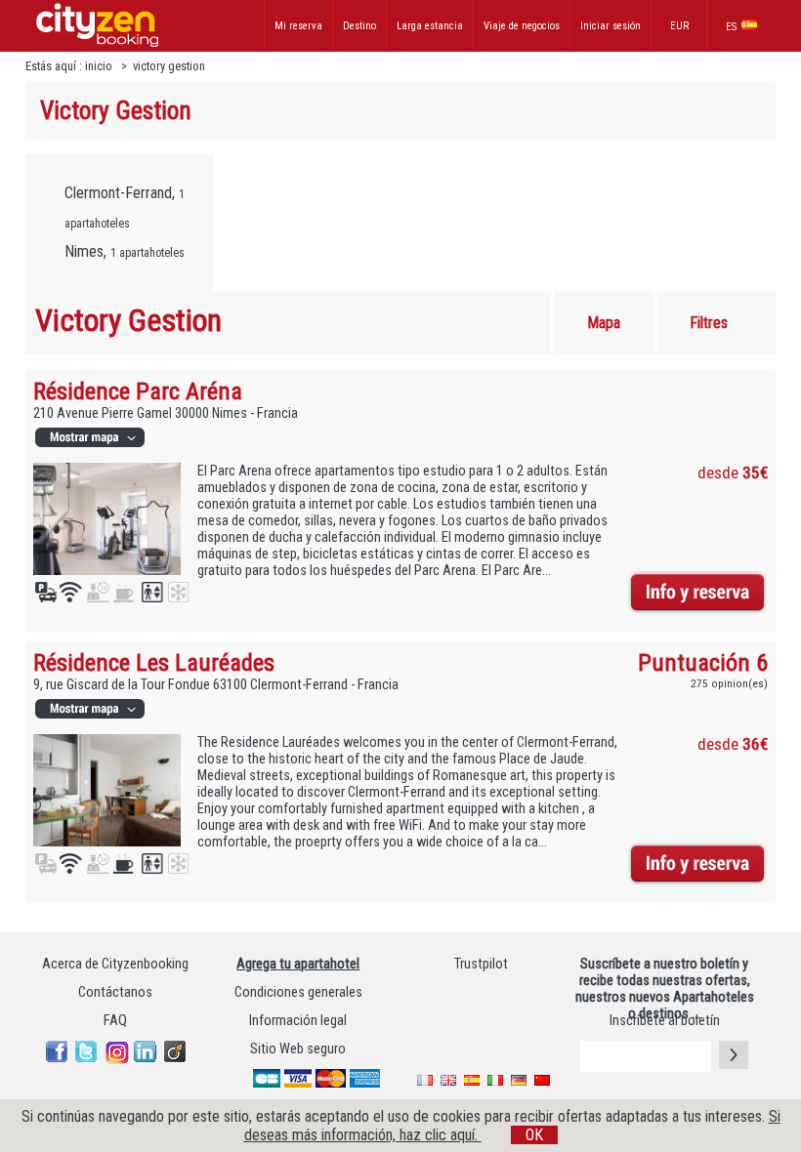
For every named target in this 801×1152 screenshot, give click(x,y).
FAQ (115, 1020)
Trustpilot (481, 964)
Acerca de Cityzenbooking (115, 964)
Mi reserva (298, 26)
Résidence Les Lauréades (153, 662)
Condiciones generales (298, 992)
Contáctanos (115, 992)
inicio (100, 66)
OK (534, 1135)
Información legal (298, 1020)
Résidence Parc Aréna (137, 391)
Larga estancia (430, 26)
